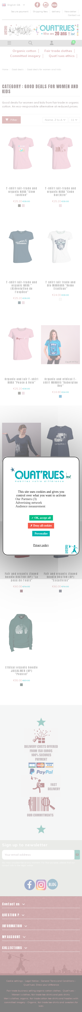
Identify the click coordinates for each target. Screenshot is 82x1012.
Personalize (41, 533)
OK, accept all (42, 517)
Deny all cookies (42, 525)
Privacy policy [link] (41, 545)
